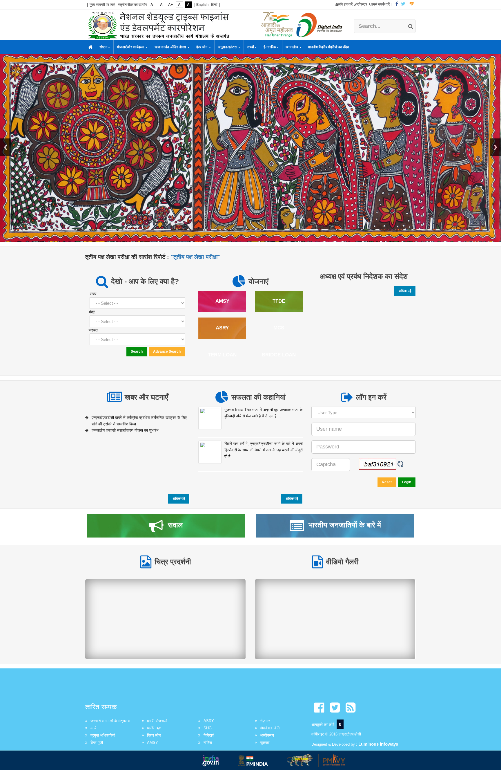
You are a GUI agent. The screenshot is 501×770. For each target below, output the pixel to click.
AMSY (152, 742)
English (202, 5)
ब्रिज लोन (154, 735)
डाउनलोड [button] (292, 47)
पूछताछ (264, 742)
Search (137, 351)
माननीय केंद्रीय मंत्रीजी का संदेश (328, 47)
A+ (170, 5)
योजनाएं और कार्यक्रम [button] (131, 47)
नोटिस (208, 742)
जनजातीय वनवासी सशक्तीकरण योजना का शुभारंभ (125, 425)
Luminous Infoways (378, 744)
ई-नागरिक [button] (270, 47)
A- (152, 5)
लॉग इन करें (345, 4)
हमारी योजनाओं (157, 721)
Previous (5, 147)
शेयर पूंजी (96, 742)
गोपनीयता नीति (269, 728)
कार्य (93, 728)
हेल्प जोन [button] (202, 47)
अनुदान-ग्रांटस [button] (227, 47)
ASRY (209, 721)
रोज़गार (265, 721)
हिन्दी (214, 5)
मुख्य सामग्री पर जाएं (102, 5)
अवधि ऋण (154, 728)
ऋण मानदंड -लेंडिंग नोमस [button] (171, 47)
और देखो (165, 618)
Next (495, 147)
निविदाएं (209, 735)
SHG (208, 728)
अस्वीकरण (267, 735)
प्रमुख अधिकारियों (102, 735)
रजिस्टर (362, 4)
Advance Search (167, 351)
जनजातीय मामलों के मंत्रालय (110, 721)
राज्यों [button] (250, 47)
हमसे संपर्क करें (380, 4)
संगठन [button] (103, 47)
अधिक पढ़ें (405, 291)
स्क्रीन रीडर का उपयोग (132, 5)
